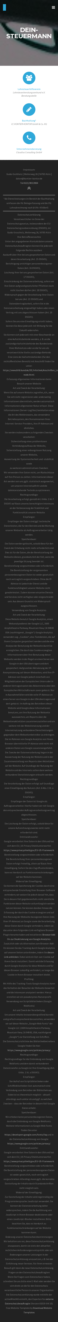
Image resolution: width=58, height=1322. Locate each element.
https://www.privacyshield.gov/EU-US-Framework (29, 850)
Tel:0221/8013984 (29, 182)
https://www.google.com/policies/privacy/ (29, 1050)
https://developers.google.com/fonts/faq (25, 1134)
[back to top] (29, 188)
